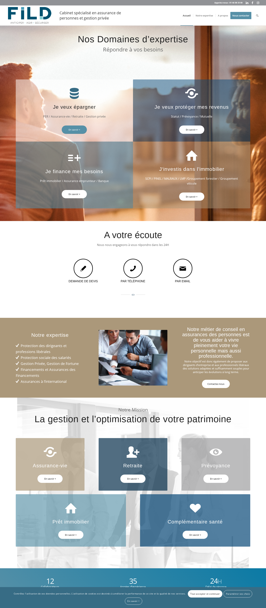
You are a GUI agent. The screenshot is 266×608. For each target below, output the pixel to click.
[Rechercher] (257, 15)
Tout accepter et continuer (205, 593)
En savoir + (133, 601)
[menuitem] (186, 15)
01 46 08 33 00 (235, 2)
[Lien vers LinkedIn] (247, 2)
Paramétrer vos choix (238, 593)
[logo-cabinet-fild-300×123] (29, 15)
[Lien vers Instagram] (258, 2)
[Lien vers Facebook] (252, 2)
